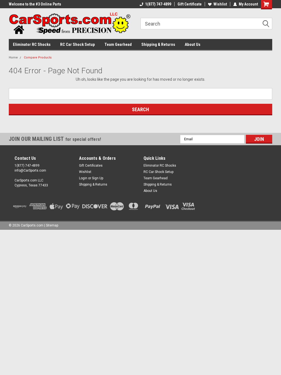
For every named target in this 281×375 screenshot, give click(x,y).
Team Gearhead (118, 44)
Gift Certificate (190, 4)
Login (83, 178)
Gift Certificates (91, 165)
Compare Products (38, 57)
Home (13, 57)
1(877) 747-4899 (158, 4)
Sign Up (97, 178)
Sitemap (52, 225)
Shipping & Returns (158, 44)
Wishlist (220, 4)
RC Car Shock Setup (77, 44)
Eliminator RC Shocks (31, 44)
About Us (192, 44)
